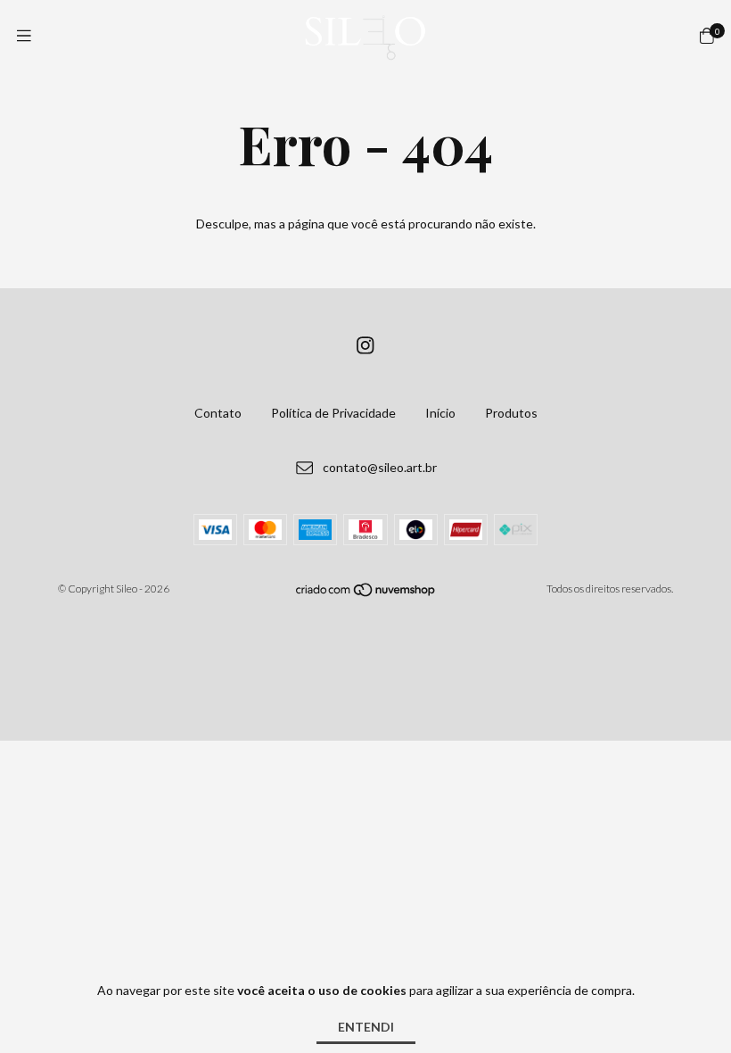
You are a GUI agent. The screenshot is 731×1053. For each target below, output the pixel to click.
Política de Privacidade (333, 412)
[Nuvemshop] (366, 593)
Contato (218, 412)
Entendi (366, 1026)
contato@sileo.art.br (380, 467)
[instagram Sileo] (365, 345)
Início (440, 412)
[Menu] (24, 35)
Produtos (511, 412)
